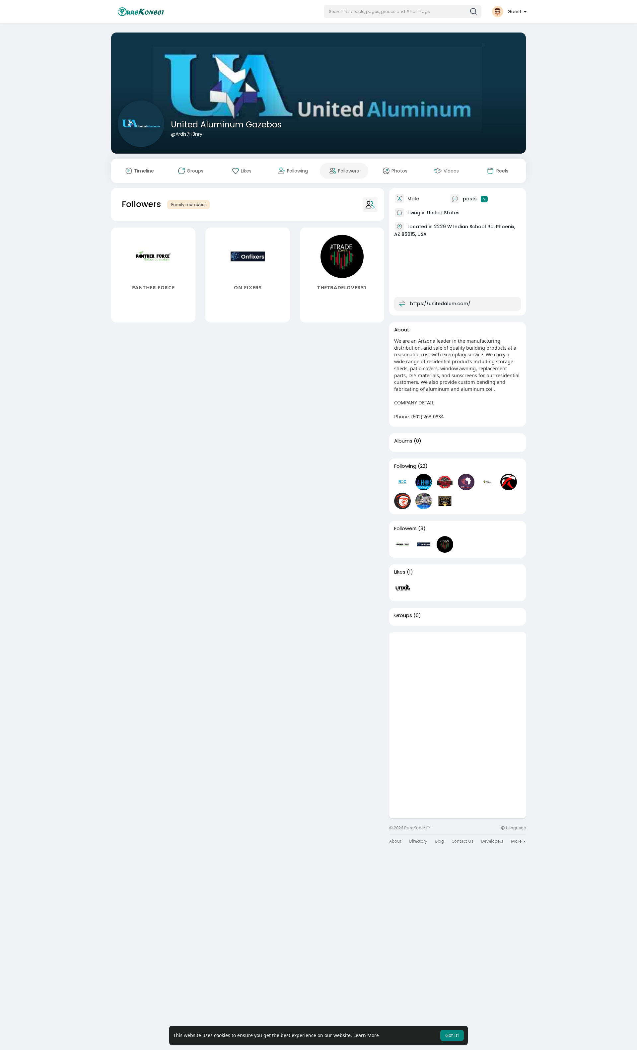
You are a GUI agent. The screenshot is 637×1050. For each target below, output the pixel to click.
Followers (405, 528)
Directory (418, 841)
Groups (403, 615)
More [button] (517, 841)
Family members (188, 204)
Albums (403, 441)
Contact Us (462, 841)
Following (405, 466)
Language (515, 828)
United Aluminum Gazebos (226, 124)
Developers (492, 841)
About (395, 841)
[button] (402, 11)
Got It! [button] (452, 1035)
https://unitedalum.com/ (440, 303)
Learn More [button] (366, 1035)
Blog (439, 841)
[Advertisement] (457, 678)
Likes (399, 572)
